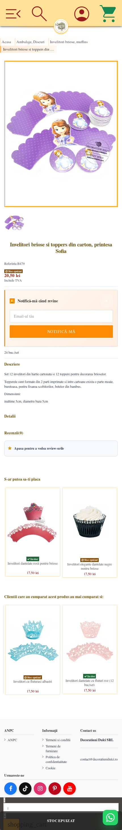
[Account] (83, 13)
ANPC (12, 739)
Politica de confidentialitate (56, 759)
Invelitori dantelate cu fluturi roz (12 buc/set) (90, 682)
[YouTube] (69, 788)
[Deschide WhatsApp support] (110, 817)
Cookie (50, 768)
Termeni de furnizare (53, 748)
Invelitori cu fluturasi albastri (32, 681)
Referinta (10, 263)
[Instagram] (40, 788)
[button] (61, 448)
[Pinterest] (55, 788)
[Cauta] (39, 13)
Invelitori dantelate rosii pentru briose (33, 563)
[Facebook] (10, 788)
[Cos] (109, 13)
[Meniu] (13, 13)
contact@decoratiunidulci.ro (99, 759)
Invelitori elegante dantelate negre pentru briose (89, 566)
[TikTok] (25, 788)
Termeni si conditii (58, 739)
